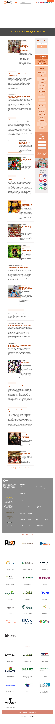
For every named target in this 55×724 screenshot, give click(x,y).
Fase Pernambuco (23, 504)
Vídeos (37, 519)
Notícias (21, 525)
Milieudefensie (10, 599)
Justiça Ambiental (41, 72)
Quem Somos (22, 484)
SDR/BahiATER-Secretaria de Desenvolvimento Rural (10, 676)
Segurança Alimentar (42, 79)
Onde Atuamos (23, 500)
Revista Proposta (23, 519)
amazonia (10, 265)
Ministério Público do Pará (45, 661)
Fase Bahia (30, 503)
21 (25, 467)
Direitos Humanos (41, 108)
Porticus (10, 613)
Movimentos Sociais (41, 124)
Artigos (29, 525)
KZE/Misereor (45, 584)
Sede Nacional (46, 504)
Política (41, 117)
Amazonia (42, 82)
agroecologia (21, 43)
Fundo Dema (42, 120)
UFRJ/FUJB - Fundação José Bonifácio (10, 708)
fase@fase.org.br (10, 509)
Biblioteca (29, 519)
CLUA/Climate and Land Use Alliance (27, 569)
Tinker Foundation (44, 599)
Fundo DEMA (22, 513)
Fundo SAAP (30, 513)
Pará (40, 114)
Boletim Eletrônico (39, 525)
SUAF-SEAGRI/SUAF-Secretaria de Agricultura (44, 676)
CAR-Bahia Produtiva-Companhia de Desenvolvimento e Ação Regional (27, 677)
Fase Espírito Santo (39, 503)
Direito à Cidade (23, 495)
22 (28, 467)
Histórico (21, 486)
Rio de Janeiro (42, 91)
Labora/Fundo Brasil (45, 569)
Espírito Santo (42, 102)
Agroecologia (41, 88)
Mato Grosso (41, 97)
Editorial (41, 127)
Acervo (21, 517)
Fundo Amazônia (27, 599)
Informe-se (22, 523)
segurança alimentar (22, 41)
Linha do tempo (31, 486)
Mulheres (42, 100)
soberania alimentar (22, 40)
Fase (42, 94)
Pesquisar (41, 46)
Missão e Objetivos (39, 486)
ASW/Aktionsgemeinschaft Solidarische (10, 569)
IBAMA (27, 691)
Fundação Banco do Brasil (10, 691)
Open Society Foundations (10, 642)
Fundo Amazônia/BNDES (27, 661)
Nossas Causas (23, 493)
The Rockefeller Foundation (27, 613)
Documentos (46, 519)
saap (13, 265)
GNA (44, 114)
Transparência (22, 489)
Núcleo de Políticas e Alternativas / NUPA (39, 506)
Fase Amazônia (23, 503)
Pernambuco (41, 105)
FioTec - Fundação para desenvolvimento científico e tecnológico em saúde (44, 692)
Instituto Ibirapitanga (10, 661)
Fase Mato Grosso (47, 503)
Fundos (21, 511)
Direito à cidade (42, 85)
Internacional (41, 111)
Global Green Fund (44, 613)
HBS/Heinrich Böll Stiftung (10, 584)
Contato (21, 529)
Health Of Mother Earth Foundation (27, 584)
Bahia (42, 75)
